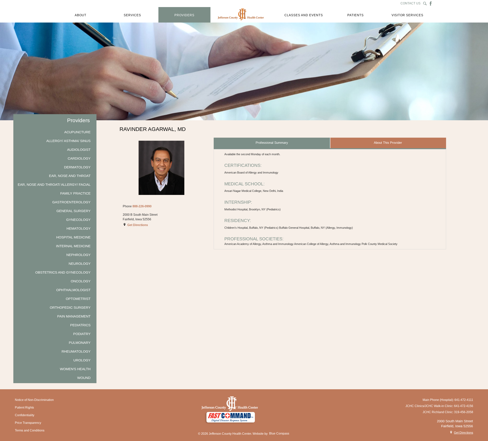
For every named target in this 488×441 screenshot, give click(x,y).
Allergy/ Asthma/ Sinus (68, 141)
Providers (78, 120)
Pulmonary (80, 343)
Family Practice (75, 193)
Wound (84, 378)
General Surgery (73, 211)
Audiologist (79, 150)
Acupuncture (77, 132)
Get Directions (137, 225)
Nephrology (78, 255)
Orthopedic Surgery (70, 307)
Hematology (79, 228)
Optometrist (78, 299)
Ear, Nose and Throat (70, 176)
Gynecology (78, 220)
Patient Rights (24, 407)
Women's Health (75, 369)
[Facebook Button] (430, 3)
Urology (82, 360)
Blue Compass (279, 433)
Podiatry (82, 334)
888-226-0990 (142, 206)
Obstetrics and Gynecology (63, 272)
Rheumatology (76, 351)
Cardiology (79, 158)
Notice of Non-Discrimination (34, 399)
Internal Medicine (73, 246)
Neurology (80, 264)
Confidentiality (24, 415)
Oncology (81, 281)
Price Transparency (28, 422)
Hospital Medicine (73, 237)
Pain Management (74, 316)
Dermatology (77, 167)
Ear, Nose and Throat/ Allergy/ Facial (54, 185)
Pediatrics (80, 325)
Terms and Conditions (29, 430)
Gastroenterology (71, 202)
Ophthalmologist (73, 290)
